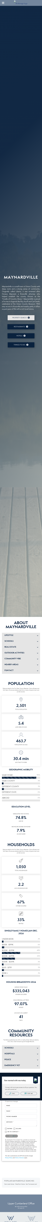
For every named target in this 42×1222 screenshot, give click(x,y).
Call (13, 1093)
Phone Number (11, 1116)
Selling (18, 1128)
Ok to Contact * (13, 1131)
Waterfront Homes (20, 1184)
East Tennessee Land (31, 1184)
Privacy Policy (9, 1157)
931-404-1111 (21, 1208)
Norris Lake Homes (9, 1184)
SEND (11, 1136)
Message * (10, 1122)
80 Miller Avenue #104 (21, 1206)
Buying (9, 1128)
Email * (8, 1111)
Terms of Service (19, 1157)
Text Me (30, 1093)
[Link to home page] (21, 3)
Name (8, 1105)
